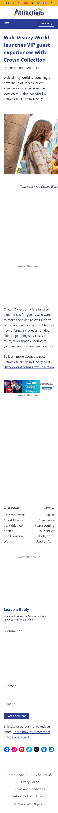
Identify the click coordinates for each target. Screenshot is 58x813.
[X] (14, 3)
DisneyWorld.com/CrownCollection (29, 367)
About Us (25, 775)
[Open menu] (7, 23)
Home (10, 775)
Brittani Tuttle (15, 68)
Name (10, 686)
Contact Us (44, 775)
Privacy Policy (29, 782)
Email (10, 704)
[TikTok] (51, 3)
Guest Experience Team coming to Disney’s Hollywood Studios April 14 (44, 528)
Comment (13, 631)
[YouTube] (26, 3)
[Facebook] (7, 3)
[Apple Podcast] (44, 3)
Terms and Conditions (29, 789)
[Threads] (32, 3)
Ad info (40, 796)
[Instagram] (20, 3)
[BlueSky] (38, 3)
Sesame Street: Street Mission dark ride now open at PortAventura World (14, 525)
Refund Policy (22, 796)
